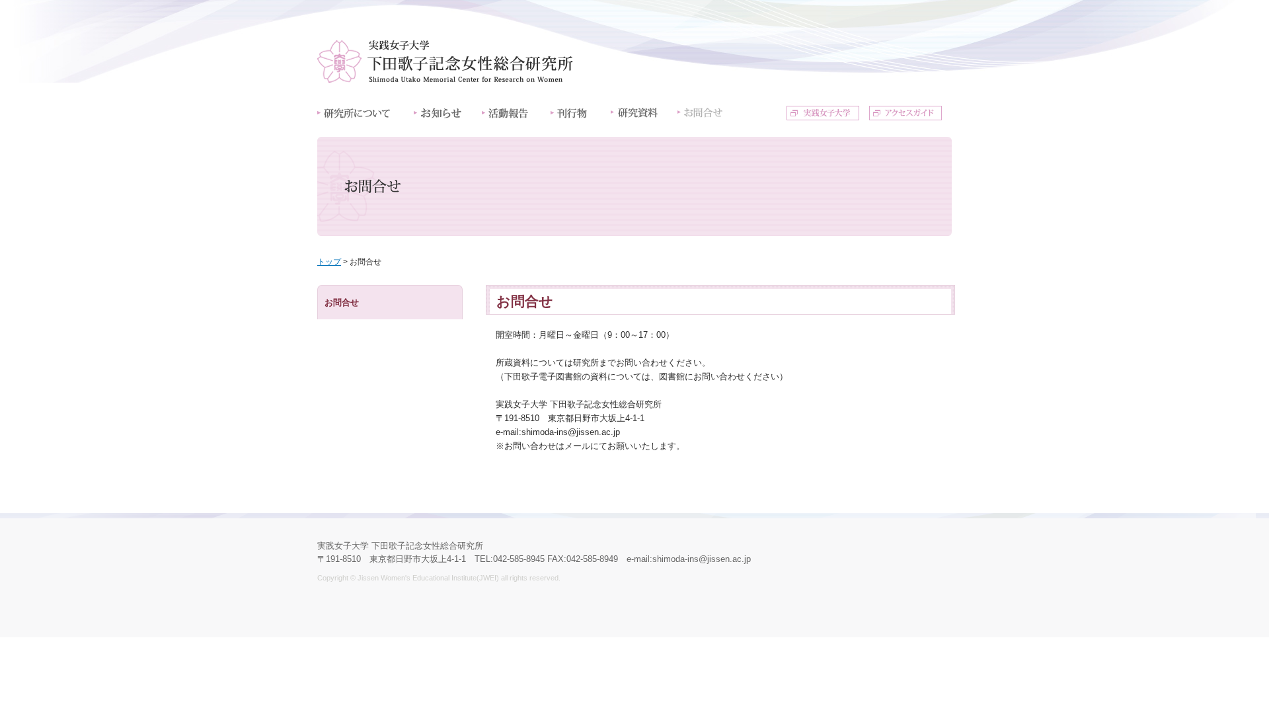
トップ (329, 261)
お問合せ (342, 302)
